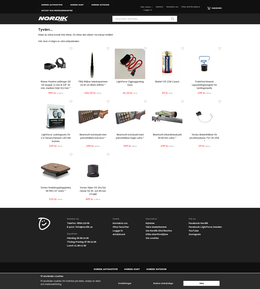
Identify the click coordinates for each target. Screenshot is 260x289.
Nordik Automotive (51, 5)
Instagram (195, 234)
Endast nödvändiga (163, 283)
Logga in (148, 10)
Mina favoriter (121, 227)
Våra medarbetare (156, 227)
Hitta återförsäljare (190, 7)
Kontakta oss (172, 7)
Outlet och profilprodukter (57, 10)
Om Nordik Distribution (159, 230)
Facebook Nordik (198, 223)
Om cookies (152, 238)
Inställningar (125, 283)
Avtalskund (119, 234)
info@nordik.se (84, 227)
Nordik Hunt (77, 5)
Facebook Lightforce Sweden (205, 227)
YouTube (194, 230)
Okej (201, 283)
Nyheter (159, 7)
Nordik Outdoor (100, 5)
